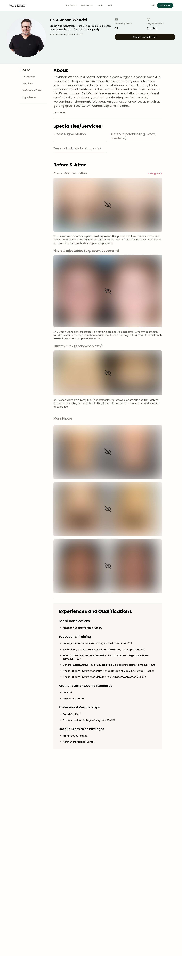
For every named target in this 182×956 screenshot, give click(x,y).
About (26, 69)
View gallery (155, 173)
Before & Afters (32, 90)
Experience (29, 97)
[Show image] (107, 204)
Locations (29, 76)
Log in (153, 5)
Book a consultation (145, 37)
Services (28, 83)
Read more (59, 112)
